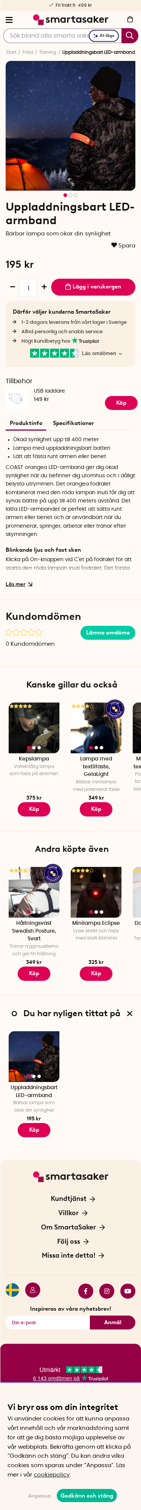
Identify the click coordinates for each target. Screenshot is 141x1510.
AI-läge (107, 35)
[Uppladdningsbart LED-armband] (34, 1056)
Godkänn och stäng (87, 1495)
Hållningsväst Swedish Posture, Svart (34, 931)
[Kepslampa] (34, 728)
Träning (47, 52)
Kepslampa (34, 759)
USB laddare (49, 391)
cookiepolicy (52, 1475)
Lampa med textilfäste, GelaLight (96, 766)
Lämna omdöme (108, 632)
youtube (124, 1291)
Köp (121, 402)
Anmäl (112, 1322)
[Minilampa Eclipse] (96, 892)
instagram (103, 1291)
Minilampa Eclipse (96, 923)
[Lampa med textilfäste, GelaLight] (96, 728)
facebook (82, 1291)
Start (11, 52)
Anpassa (39, 1495)
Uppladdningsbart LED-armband (34, 1091)
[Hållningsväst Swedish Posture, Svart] (34, 892)
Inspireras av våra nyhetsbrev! (70, 1308)
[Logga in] (29, 1291)
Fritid (28, 52)
